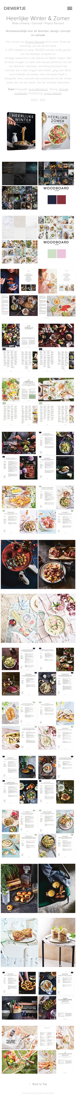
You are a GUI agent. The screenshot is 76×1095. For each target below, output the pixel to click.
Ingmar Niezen (53, 93)
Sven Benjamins (38, 89)
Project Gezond (34, 42)
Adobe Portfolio (45, 1093)
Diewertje (15, 8)
